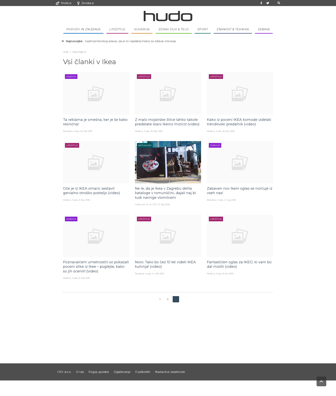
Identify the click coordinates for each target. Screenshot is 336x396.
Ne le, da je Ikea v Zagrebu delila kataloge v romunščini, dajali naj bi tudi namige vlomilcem (165, 193)
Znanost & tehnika (233, 29)
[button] (279, 3)
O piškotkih (142, 372)
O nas (80, 372)
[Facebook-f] (261, 3)
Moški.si (66, 3)
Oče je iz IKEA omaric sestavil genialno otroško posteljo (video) (91, 190)
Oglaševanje (122, 372)
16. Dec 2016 (156, 131)
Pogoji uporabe (98, 372)
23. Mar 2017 (86, 131)
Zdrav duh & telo (173, 29)
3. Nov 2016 (84, 200)
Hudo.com (140, 204)
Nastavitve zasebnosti (170, 372)
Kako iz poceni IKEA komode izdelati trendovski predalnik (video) (239, 122)
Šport (203, 29)
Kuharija (142, 29)
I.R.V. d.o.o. (64, 372)
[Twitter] (267, 3)
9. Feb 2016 (84, 278)
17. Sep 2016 (164, 204)
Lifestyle (117, 29)
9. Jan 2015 (228, 273)
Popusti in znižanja (83, 29)
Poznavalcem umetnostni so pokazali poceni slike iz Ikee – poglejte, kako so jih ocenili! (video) (96, 266)
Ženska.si (87, 3)
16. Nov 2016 (228, 131)
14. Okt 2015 (158, 273)
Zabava (264, 29)
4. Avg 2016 (230, 200)
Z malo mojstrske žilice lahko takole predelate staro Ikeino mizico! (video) (167, 122)
